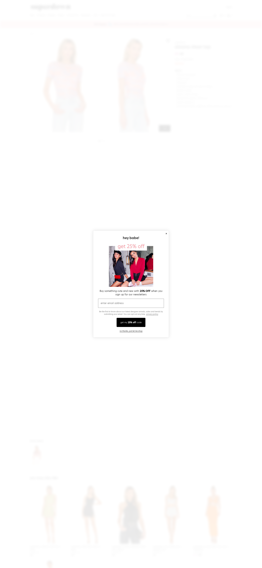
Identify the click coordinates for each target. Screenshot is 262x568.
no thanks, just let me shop (131, 331)
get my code (131, 322)
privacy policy (152, 314)
